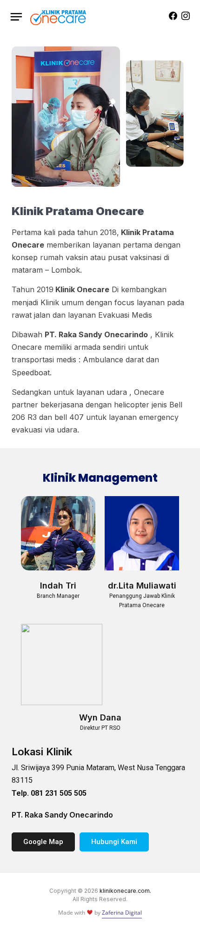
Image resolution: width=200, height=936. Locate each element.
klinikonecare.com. (125, 890)
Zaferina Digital (122, 912)
